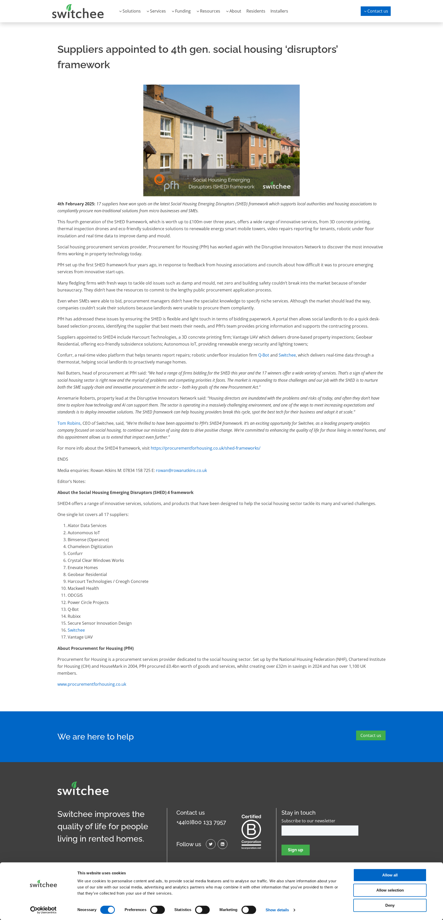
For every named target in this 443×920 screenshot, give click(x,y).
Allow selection (390, 890)
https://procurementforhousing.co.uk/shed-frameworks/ (205, 448)
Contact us (370, 735)
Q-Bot (263, 355)
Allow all (390, 875)
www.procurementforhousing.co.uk (91, 684)
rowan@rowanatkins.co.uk (181, 470)
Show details (277, 910)
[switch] (157, 910)
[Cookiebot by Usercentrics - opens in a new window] (43, 910)
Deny (390, 905)
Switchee (287, 355)
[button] (129, 11)
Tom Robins (68, 423)
